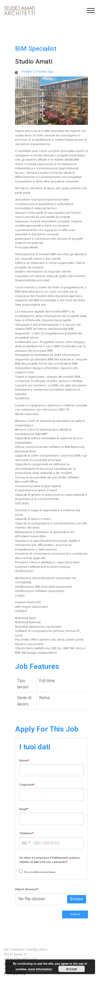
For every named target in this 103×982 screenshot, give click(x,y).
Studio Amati (33, 61)
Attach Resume (27, 889)
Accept (71, 968)
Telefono (26, 833)
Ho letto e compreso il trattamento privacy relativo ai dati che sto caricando (49, 860)
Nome (24, 760)
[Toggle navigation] (91, 10)
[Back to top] (2, 963)
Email (23, 809)
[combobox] (26, 843)
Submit (75, 914)
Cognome (27, 784)
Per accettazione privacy (39, 872)
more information (40, 969)
